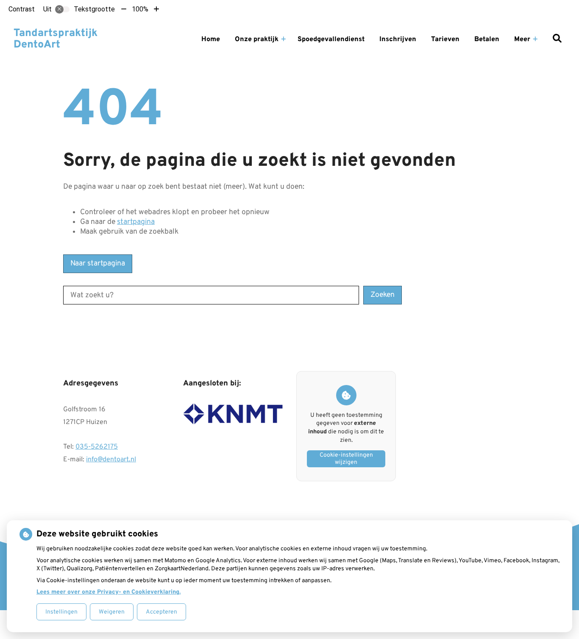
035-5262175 (96, 447)
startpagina (136, 222)
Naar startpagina (97, 263)
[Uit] (62, 9)
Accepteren (161, 612)
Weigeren (112, 612)
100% (140, 9)
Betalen (486, 39)
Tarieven (445, 39)
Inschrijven (397, 39)
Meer (522, 39)
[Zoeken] (556, 39)
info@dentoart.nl (111, 459)
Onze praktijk (256, 39)
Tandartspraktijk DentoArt (55, 39)
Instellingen (61, 612)
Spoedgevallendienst (331, 39)
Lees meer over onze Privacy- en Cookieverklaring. (108, 592)
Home (210, 39)
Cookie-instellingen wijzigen (346, 459)
